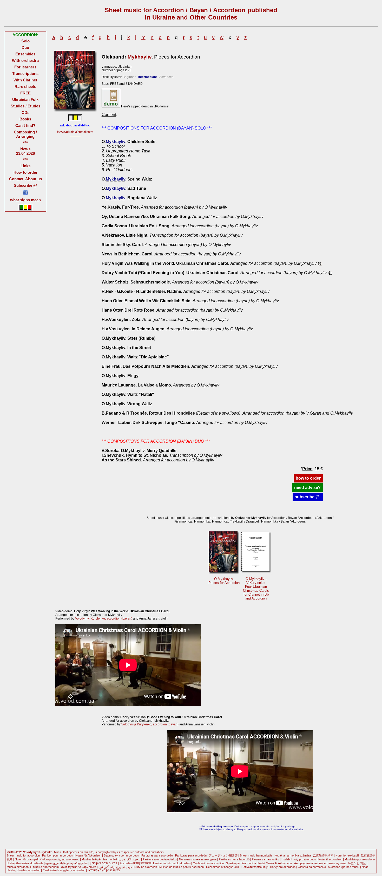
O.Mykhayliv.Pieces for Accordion (224, 581)
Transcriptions (25, 73)
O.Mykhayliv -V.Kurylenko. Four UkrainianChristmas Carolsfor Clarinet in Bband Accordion (256, 588)
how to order (308, 478)
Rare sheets (25, 86)
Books (25, 119)
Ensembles (25, 54)
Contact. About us (25, 179)
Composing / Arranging (25, 134)
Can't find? (25, 125)
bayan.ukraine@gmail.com (75, 131)
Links (25, 166)
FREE (25, 93)
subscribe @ (308, 497)
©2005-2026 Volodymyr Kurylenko (29, 852)
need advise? (307, 487)
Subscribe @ (25, 185)
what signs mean (25, 200)
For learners (25, 67)
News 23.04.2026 (25, 151)
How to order (25, 172)
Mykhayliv (140, 57)
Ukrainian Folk (25, 99)
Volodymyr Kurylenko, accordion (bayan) (103, 618)
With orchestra (25, 60)
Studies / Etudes (25, 106)
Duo (25, 47)
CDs (25, 112)
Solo (25, 41)
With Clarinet (25, 80)
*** (25, 142)
